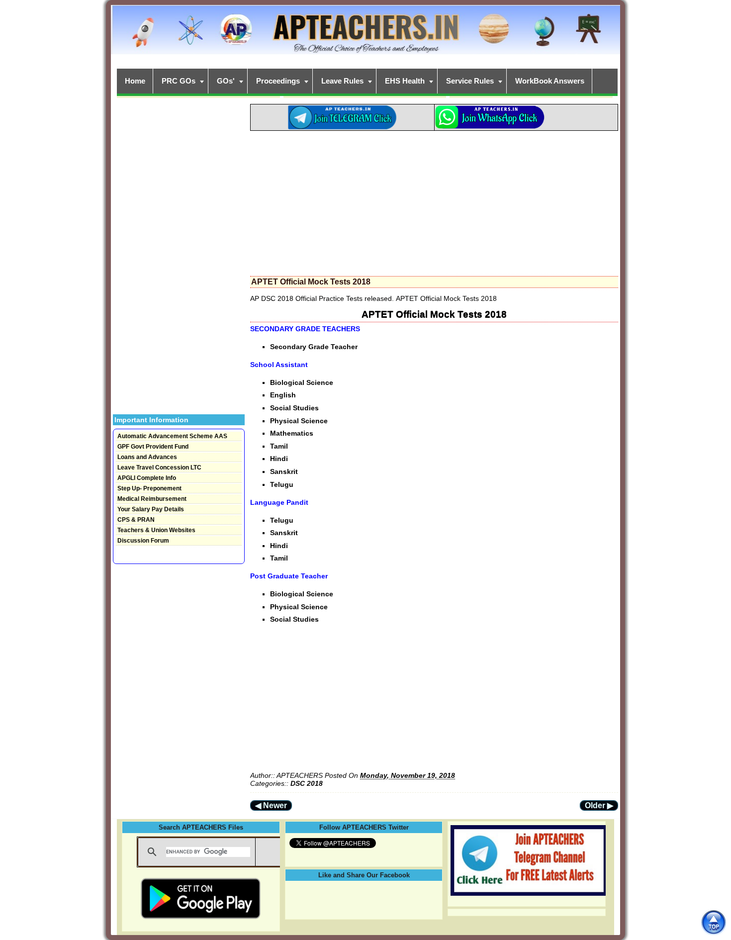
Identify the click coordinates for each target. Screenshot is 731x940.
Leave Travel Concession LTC (159, 467)
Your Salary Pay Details (150, 509)
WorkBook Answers (549, 81)
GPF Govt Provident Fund (152, 446)
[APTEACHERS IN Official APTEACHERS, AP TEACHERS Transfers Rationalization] (365, 35)
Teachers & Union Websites (156, 530)
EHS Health (405, 81)
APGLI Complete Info (146, 477)
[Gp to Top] (713, 922)
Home (135, 81)
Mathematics (291, 433)
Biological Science (301, 382)
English (283, 395)
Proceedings (278, 81)
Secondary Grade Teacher (314, 347)
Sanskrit (284, 471)
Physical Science (299, 421)
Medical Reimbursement (151, 498)
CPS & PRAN (136, 519)
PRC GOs (178, 81)
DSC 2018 (306, 783)
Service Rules (470, 81)
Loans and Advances (147, 457)
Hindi (279, 459)
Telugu (281, 484)
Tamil (279, 446)
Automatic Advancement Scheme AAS (172, 436)
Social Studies (294, 408)
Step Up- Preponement (149, 488)
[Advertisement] (434, 200)
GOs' (226, 81)
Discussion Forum (143, 540)
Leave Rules (342, 81)
